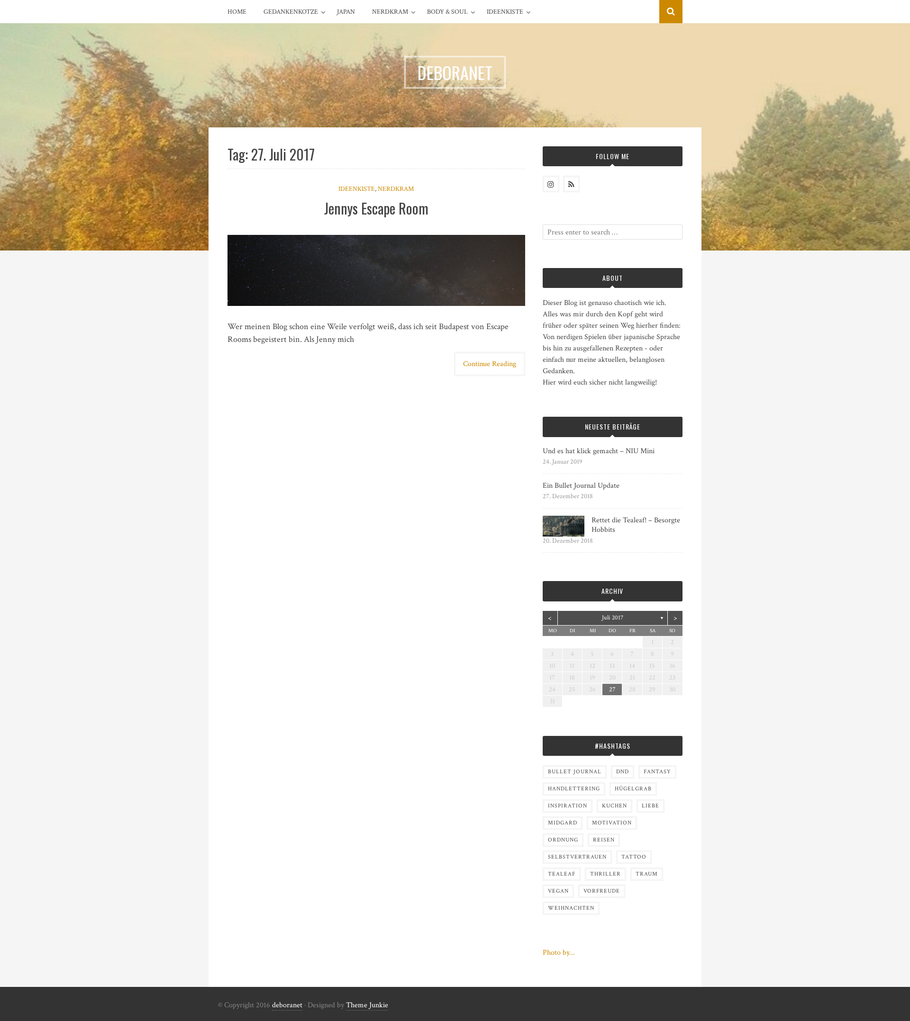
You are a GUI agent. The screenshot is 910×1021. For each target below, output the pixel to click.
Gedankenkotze (291, 12)
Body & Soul (447, 12)
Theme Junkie (367, 1005)
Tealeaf (561, 874)
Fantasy (657, 771)
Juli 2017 (612, 618)
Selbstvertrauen (577, 856)
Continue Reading (489, 364)
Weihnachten (571, 908)
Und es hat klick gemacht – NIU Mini (599, 451)
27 (612, 689)
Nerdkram (390, 12)
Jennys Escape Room (376, 208)
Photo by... (559, 953)
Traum (647, 874)
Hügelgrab (633, 788)
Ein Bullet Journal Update (581, 486)
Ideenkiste (505, 12)
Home (237, 12)
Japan (346, 12)
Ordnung (563, 839)
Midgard (562, 822)
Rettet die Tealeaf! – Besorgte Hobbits (636, 525)
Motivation (612, 822)
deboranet (287, 1005)
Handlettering (574, 788)
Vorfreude (601, 891)
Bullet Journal (574, 771)
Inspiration (567, 805)
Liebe (650, 805)
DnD (622, 771)
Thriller (605, 874)
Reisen (604, 839)
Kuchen (614, 805)
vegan (558, 891)
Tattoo (633, 856)
